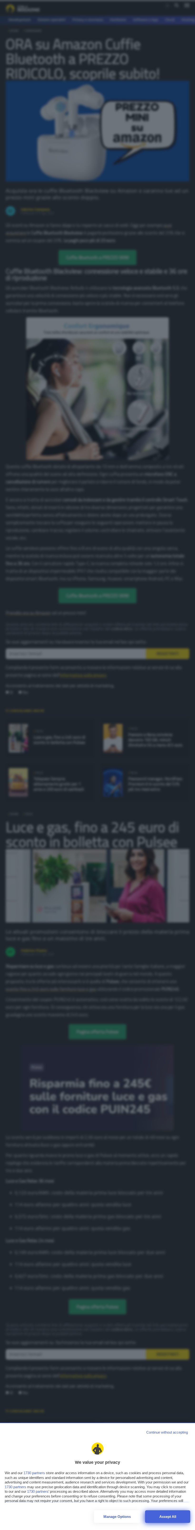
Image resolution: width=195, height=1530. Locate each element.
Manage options (117, 1517)
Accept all (167, 1517)
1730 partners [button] (34, 1473)
